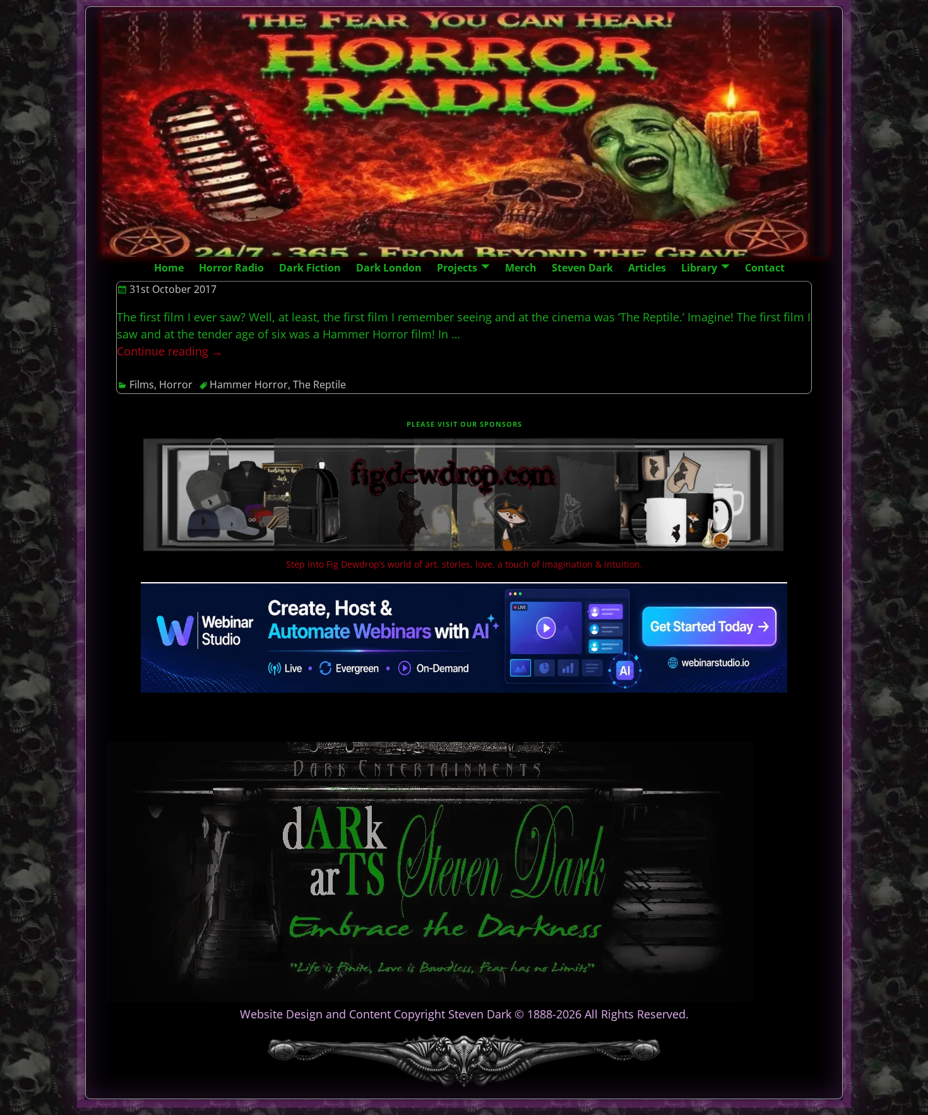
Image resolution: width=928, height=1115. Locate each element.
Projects (457, 268)
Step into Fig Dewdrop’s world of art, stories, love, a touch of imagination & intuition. (464, 564)
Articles (647, 268)
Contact (765, 268)
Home (169, 268)
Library (699, 268)
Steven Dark (582, 268)
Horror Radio (231, 268)
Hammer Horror (249, 384)
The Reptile (319, 384)
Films (141, 384)
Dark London (389, 268)
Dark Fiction (310, 268)
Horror (176, 384)
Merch (521, 268)
